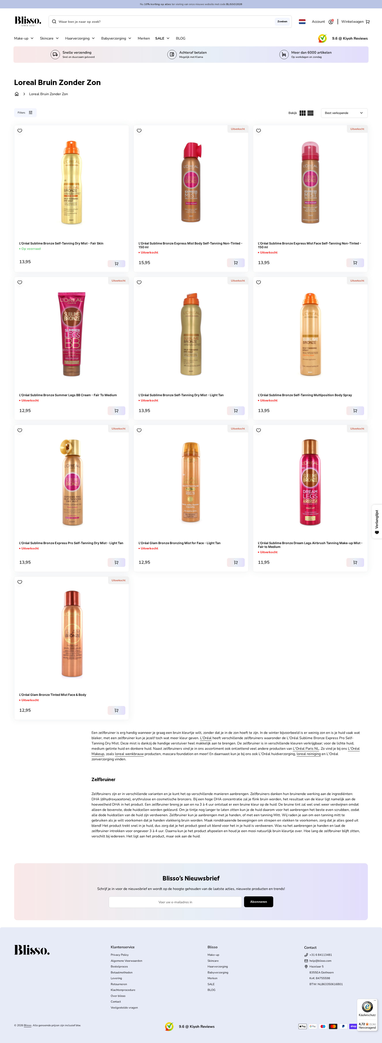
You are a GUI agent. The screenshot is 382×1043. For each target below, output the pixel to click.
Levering (116, 978)
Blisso (27, 1025)
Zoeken (282, 21)
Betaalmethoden (121, 973)
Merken (144, 38)
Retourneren (119, 984)
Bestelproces (119, 967)
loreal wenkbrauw (129, 753)
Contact (116, 1002)
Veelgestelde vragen (124, 1008)
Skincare (46, 38)
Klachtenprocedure (123, 990)
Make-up (21, 38)
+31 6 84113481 (320, 955)
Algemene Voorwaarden (126, 961)
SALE (159, 38)
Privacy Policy (120, 955)
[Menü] (375, 1001)
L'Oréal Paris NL (306, 748)
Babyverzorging (113, 38)
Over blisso (118, 996)
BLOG (180, 38)
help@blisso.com (320, 961)
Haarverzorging (77, 38)
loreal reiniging (309, 753)
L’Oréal (206, 738)
